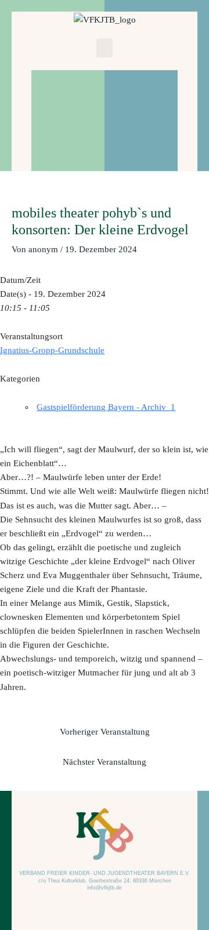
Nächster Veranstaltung (104, 761)
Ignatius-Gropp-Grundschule (52, 350)
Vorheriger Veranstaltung (105, 731)
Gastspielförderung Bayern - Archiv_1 (106, 407)
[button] (104, 47)
